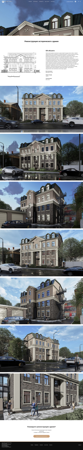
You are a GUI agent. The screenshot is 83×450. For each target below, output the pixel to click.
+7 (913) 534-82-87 (69, 1)
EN (78, 1)
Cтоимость (41, 1)
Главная (30, 1)
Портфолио (35, 1)
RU (80, 1)
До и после (47, 1)
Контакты (52, 1)
